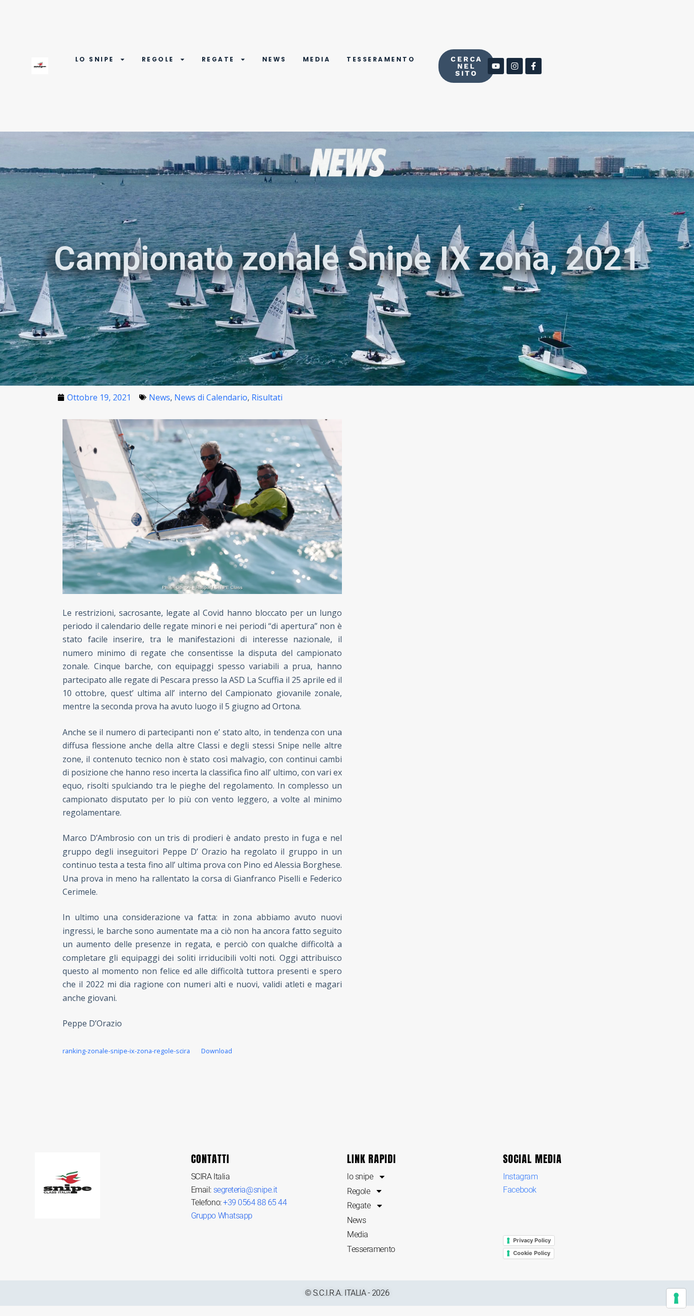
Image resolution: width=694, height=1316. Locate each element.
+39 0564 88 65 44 (255, 1202)
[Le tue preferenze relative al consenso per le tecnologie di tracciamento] (676, 1298)
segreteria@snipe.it (245, 1190)
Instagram (520, 1176)
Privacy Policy (532, 1240)
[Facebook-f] (533, 66)
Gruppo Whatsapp (222, 1215)
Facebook (519, 1190)
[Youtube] (496, 66)
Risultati (266, 397)
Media (317, 59)
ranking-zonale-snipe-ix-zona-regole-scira (126, 1050)
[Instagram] (515, 66)
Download (216, 1050)
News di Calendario (210, 397)
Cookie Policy (531, 1253)
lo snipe (94, 59)
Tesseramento (380, 59)
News (274, 59)
